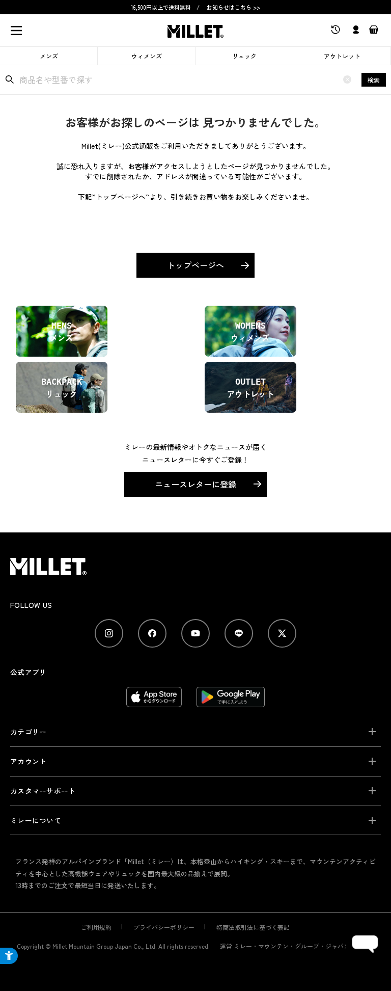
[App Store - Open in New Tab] (154, 702)
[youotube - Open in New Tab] (195, 633)
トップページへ (195, 265)
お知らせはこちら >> (233, 7)
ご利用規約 (96, 927)
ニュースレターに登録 (195, 484)
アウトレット (342, 55)
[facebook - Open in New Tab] (152, 633)
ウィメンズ (146, 55)
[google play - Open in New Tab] (231, 702)
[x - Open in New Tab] (282, 633)
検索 (374, 79)
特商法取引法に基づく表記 (253, 927)
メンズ (49, 55)
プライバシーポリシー (163, 927)
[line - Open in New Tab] (239, 633)
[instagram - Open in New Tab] (109, 633)
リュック (244, 55)
